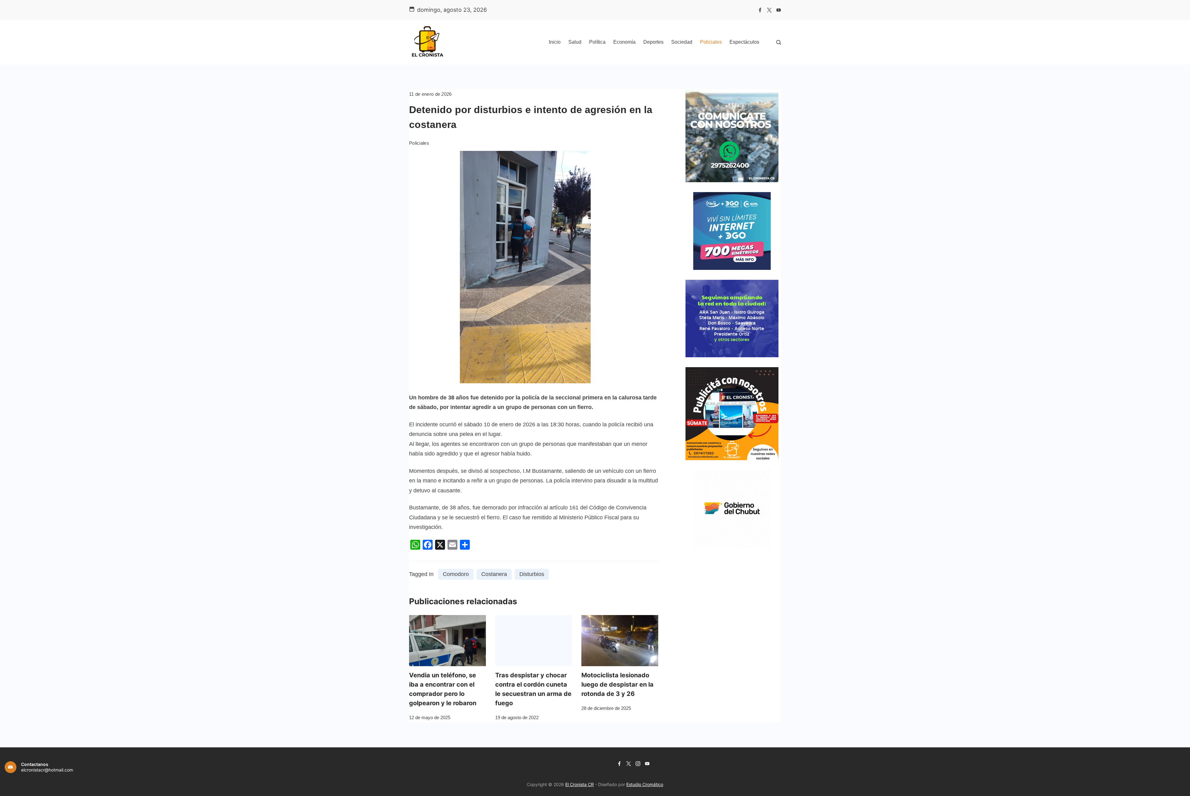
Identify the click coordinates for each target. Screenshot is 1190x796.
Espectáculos (744, 42)
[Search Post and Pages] (778, 42)
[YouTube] (778, 10)
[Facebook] (760, 10)
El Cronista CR (579, 784)
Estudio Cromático (644, 784)
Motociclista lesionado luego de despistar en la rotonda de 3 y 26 (617, 684)
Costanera (494, 574)
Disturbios (531, 574)
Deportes (653, 42)
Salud (574, 42)
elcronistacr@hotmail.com (47, 769)
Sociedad (681, 42)
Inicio (555, 42)
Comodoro (456, 574)
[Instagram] (638, 763)
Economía (624, 42)
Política (597, 42)
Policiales (711, 42)
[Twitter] (769, 10)
